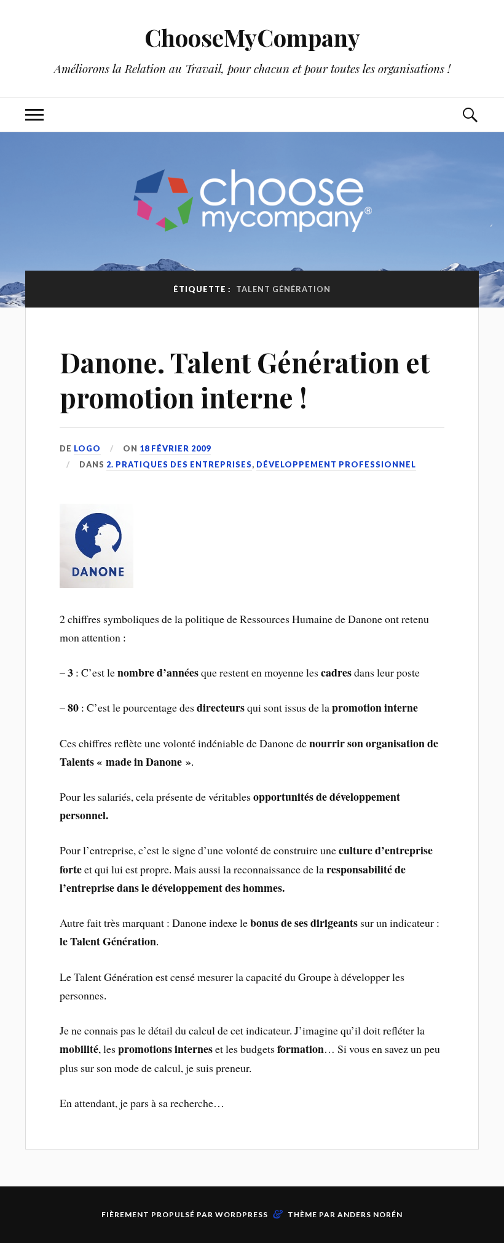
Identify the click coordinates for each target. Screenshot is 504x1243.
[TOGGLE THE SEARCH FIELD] (469, 115)
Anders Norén (370, 1214)
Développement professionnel (336, 464)
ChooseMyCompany (252, 37)
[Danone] (96, 583)
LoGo (87, 448)
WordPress (241, 1214)
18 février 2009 (175, 448)
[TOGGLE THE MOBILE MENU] (34, 115)
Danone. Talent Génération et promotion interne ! (245, 379)
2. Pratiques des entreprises (179, 464)
